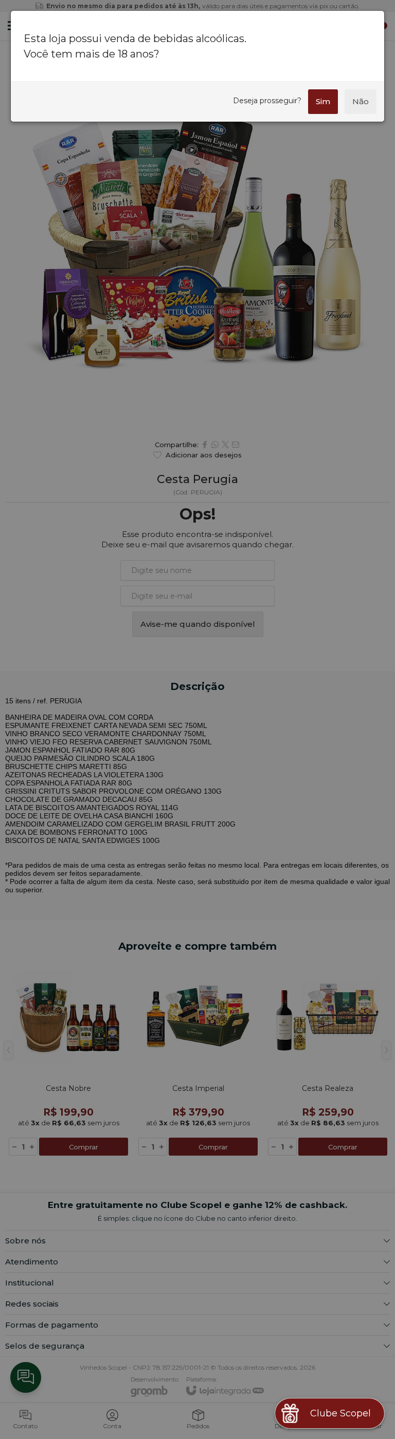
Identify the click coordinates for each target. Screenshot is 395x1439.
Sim (323, 101)
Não (360, 101)
